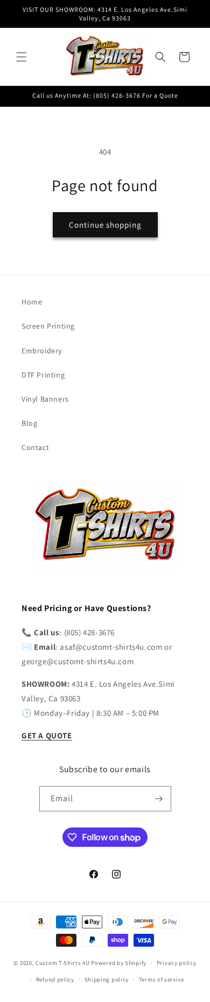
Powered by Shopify (118, 963)
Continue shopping (105, 225)
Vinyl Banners (45, 399)
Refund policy (55, 979)
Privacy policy (177, 963)
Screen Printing (48, 326)
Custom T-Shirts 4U (63, 963)
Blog (29, 423)
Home (32, 302)
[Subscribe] (159, 798)
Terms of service (161, 979)
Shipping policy (107, 979)
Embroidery (42, 350)
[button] (21, 57)
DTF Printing (43, 375)
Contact (35, 447)
